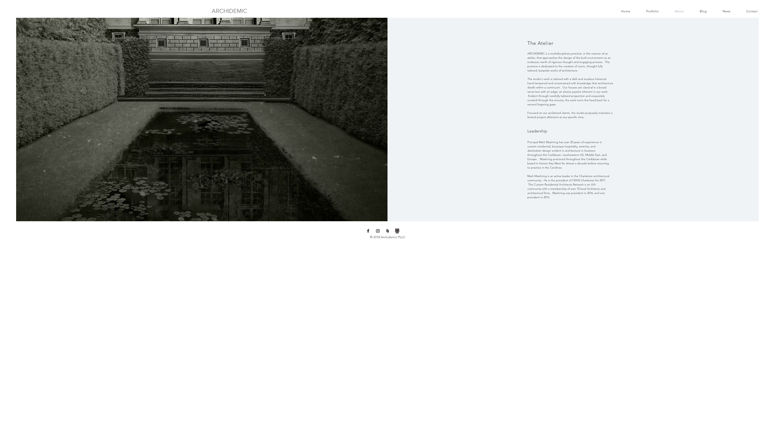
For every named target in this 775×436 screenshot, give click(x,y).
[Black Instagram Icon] (377, 230)
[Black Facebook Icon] (368, 230)
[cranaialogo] (397, 230)
